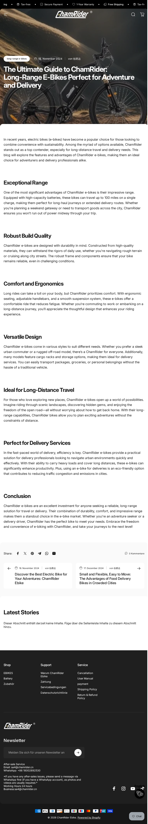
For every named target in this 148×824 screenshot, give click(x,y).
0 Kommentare (136, 553)
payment (82, 684)
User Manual (85, 678)
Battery (8, 678)
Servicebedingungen (53, 687)
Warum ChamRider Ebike (52, 674)
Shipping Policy (87, 689)
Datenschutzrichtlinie (54, 692)
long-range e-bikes (17, 58)
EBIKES (8, 673)
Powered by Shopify (89, 817)
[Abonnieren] (78, 752)
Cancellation (85, 673)
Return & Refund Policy (87, 696)
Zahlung (46, 681)
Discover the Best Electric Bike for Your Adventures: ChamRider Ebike (41, 578)
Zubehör (9, 684)
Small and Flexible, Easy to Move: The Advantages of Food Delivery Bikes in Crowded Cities (105, 578)
